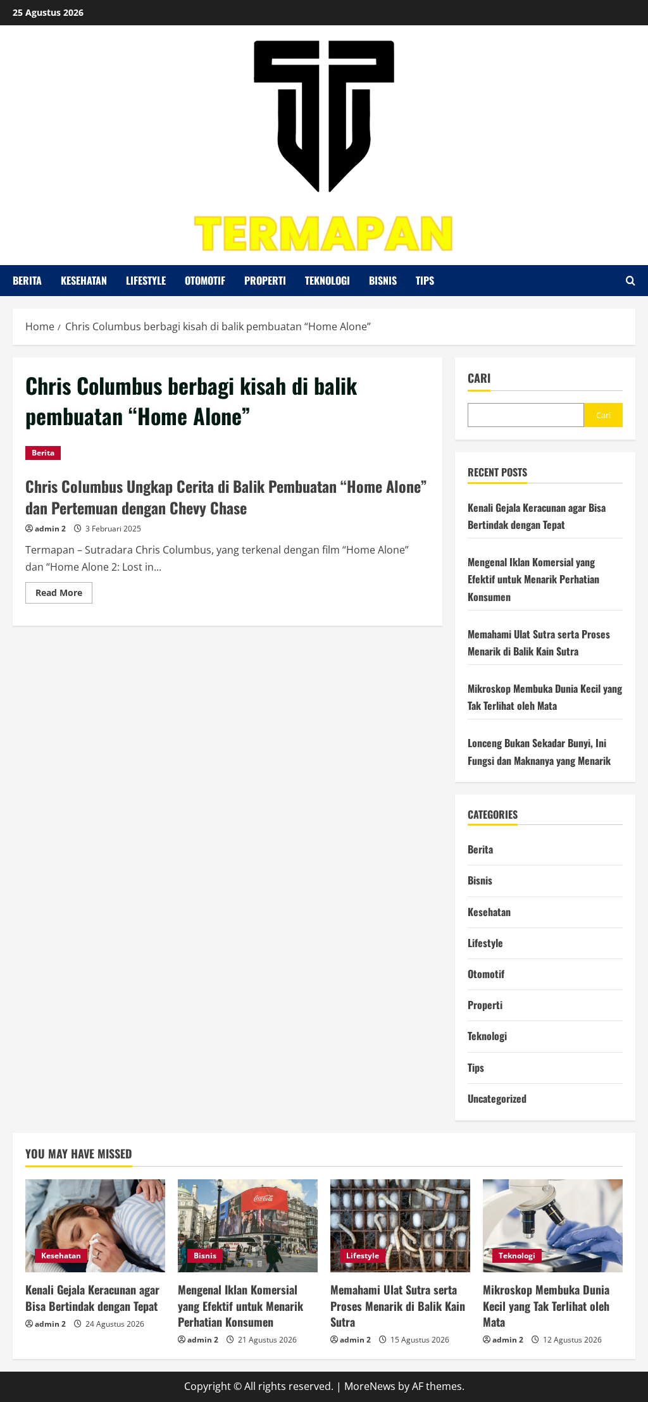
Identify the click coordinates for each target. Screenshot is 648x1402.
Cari (479, 378)
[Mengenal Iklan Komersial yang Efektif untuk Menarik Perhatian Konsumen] (248, 1225)
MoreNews (370, 1386)
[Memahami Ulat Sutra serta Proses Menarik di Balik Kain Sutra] (400, 1225)
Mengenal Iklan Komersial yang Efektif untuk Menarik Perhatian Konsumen (533, 579)
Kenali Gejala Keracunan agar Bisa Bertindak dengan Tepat (92, 1297)
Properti (265, 280)
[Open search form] (630, 280)
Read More (63, 595)
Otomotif (205, 280)
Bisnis (383, 280)
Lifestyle (146, 280)
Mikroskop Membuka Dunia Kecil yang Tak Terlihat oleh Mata (546, 1305)
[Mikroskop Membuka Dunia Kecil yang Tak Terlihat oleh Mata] (553, 1225)
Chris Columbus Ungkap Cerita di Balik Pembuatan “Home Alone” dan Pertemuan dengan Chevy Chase (226, 497)
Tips (425, 280)
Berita (27, 280)
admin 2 (50, 528)
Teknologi (327, 280)
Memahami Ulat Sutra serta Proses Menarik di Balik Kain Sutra (397, 1305)
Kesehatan (84, 280)
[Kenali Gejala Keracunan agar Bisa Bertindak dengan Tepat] (95, 1225)
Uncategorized (497, 1098)
